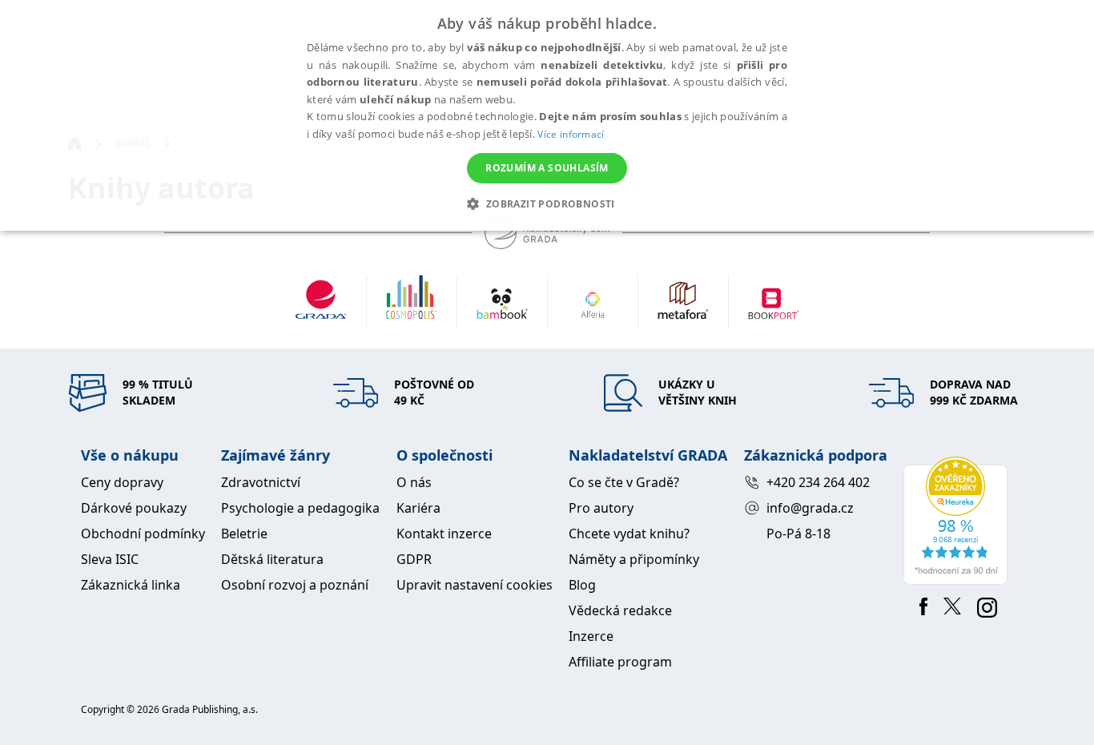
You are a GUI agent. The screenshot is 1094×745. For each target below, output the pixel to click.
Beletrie (244, 533)
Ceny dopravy (122, 482)
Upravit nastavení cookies (474, 585)
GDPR (414, 559)
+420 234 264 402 (818, 482)
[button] (546, 203)
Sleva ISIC (110, 559)
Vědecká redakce (620, 610)
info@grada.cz (810, 508)
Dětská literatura (272, 559)
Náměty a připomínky (634, 559)
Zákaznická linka (130, 585)
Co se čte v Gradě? (624, 482)
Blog (582, 585)
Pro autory (601, 508)
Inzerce (591, 636)
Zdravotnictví (260, 482)
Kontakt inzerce (444, 533)
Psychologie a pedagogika (300, 508)
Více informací (570, 134)
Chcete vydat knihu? (629, 533)
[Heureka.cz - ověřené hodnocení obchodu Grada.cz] (958, 521)
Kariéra (418, 508)
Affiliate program (620, 661)
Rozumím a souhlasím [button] (547, 168)
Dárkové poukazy (134, 508)
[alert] (547, 115)
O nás (414, 482)
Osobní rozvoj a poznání (294, 585)
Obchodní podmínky (143, 533)
